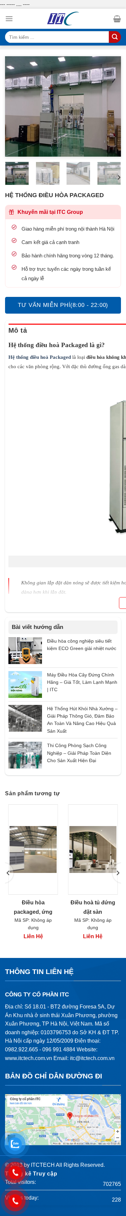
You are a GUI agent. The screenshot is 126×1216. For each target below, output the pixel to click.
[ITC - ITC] (63, 19)
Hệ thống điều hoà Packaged (39, 357)
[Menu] (9, 18)
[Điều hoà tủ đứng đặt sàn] (92, 849)
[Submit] (115, 37)
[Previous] (16, 106)
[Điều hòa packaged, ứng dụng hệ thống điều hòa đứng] (33, 849)
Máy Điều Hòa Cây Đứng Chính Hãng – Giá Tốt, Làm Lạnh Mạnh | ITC (82, 682)
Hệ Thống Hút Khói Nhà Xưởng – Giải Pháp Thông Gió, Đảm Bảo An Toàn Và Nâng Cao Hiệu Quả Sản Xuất (82, 720)
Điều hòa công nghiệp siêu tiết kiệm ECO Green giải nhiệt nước (81, 644)
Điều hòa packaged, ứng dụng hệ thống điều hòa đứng (33, 908)
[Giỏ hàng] (117, 18)
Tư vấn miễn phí (63, 305)
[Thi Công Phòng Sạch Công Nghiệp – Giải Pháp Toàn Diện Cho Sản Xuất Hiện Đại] (25, 754)
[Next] (110, 106)
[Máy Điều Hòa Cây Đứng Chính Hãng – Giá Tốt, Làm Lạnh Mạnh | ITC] (25, 684)
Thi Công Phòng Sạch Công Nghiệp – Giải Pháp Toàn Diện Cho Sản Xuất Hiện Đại (79, 753)
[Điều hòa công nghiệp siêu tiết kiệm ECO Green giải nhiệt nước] (25, 650)
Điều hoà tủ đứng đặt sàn (93, 907)
